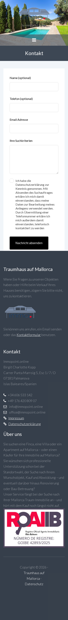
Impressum (16, 418)
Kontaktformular (29, 335)
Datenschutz (34, 584)
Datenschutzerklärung (24, 424)
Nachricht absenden (28, 243)
